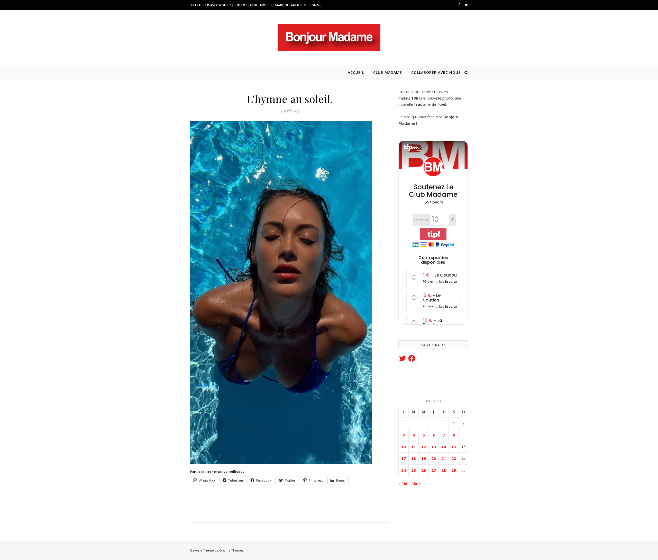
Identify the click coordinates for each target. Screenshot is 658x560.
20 (433, 458)
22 (453, 458)
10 (403, 446)
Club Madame (387, 72)
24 (403, 470)
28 (443, 470)
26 (423, 470)
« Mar (403, 483)
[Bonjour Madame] (329, 37)
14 (443, 446)
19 (423, 458)
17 (403, 458)
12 (423, 446)
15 (453, 446)
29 (453, 470)
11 (413, 446)
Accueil (356, 72)
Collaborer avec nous (436, 72)
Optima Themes (231, 550)
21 (443, 458)
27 (433, 470)
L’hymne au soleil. (290, 98)
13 (433, 446)
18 (413, 458)
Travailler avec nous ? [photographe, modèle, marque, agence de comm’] (256, 5)
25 (413, 470)
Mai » (416, 483)
